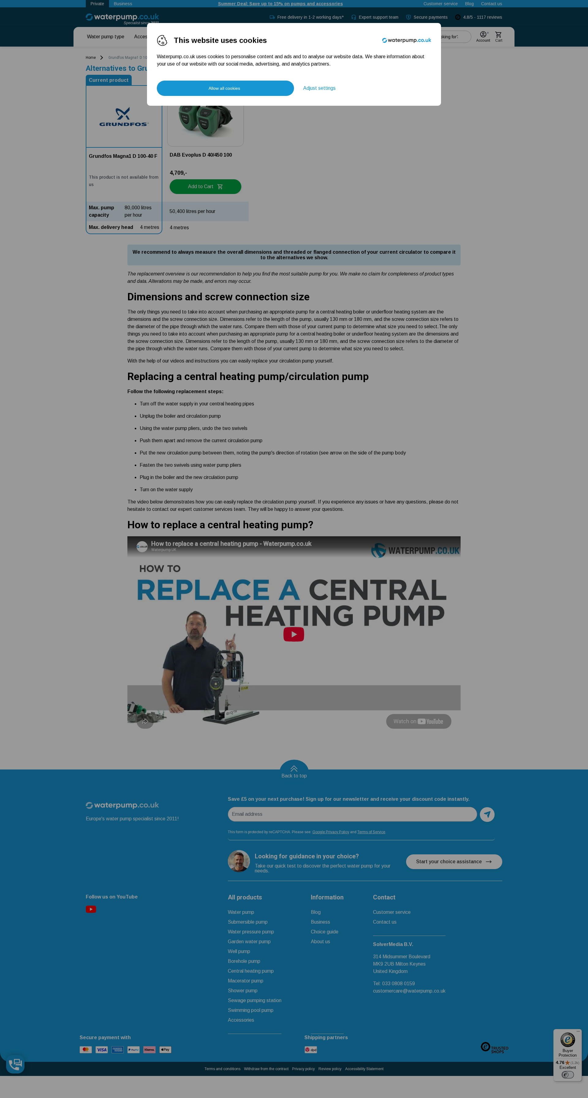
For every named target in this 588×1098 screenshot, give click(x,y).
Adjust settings (319, 88)
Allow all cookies (224, 88)
